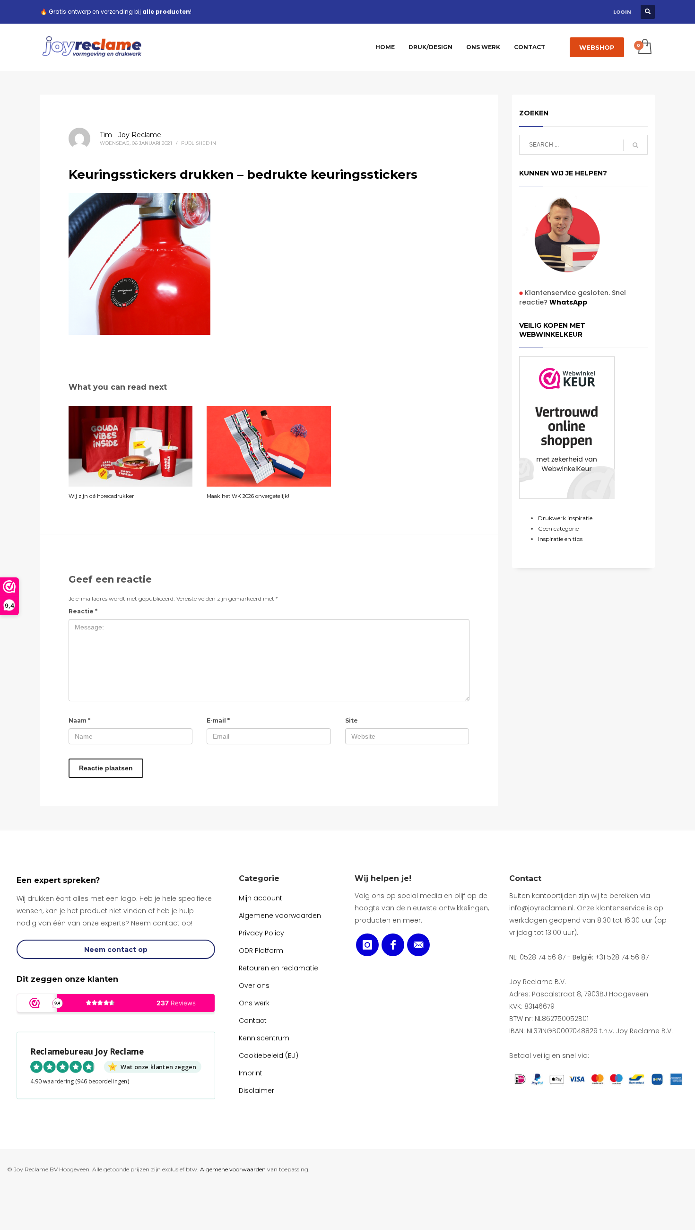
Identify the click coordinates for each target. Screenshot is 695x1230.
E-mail (218, 720)
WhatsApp (568, 302)
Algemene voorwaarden (233, 1169)
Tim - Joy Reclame (130, 135)
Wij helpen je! (383, 878)
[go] (635, 145)
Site (351, 720)
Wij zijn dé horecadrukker (101, 496)
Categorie (259, 878)
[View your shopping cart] (644, 47)
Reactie (83, 611)
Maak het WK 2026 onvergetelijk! (248, 496)
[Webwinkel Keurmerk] (567, 427)
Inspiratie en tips (560, 538)
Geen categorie (558, 528)
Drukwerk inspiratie (565, 518)
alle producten (166, 12)
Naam (79, 720)
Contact (525, 878)
